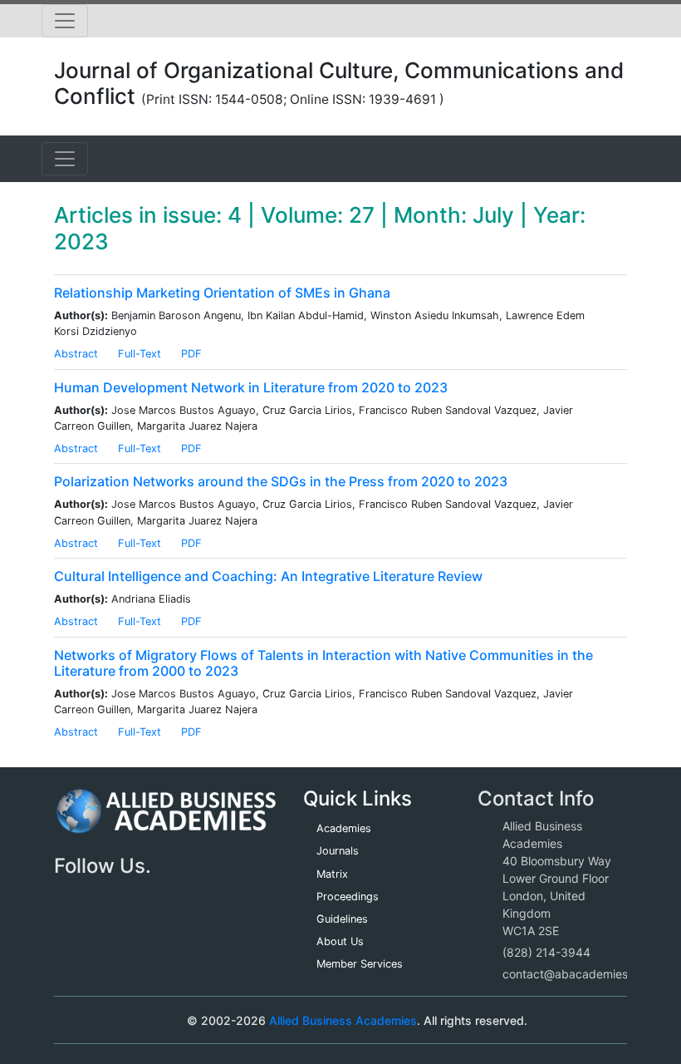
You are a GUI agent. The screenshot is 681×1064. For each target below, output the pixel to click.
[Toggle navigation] (65, 20)
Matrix (332, 874)
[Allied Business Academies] (166, 820)
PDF (191, 353)
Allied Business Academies (343, 1020)
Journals (337, 851)
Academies (343, 828)
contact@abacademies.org (575, 974)
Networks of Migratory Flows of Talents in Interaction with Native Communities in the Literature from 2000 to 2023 (323, 663)
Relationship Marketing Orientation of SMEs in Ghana (222, 292)
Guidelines (342, 919)
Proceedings (347, 896)
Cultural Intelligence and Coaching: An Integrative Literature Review (268, 576)
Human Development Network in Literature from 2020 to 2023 (251, 387)
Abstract (76, 353)
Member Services (359, 964)
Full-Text (139, 353)
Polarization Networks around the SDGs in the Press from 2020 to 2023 (280, 481)
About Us (340, 941)
